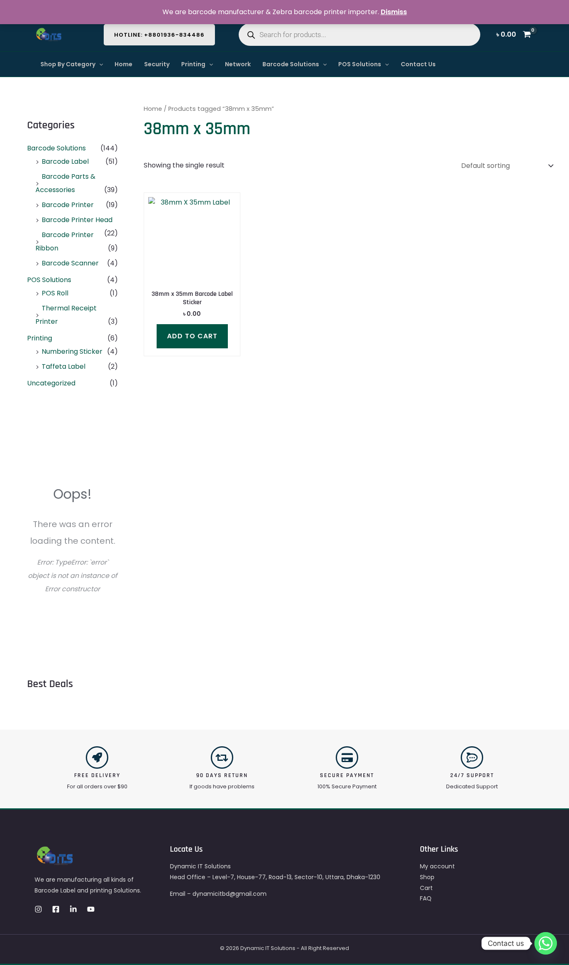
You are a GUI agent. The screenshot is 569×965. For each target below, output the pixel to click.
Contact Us (418, 64)
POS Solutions (359, 64)
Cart (426, 888)
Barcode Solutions (290, 64)
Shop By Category (67, 64)
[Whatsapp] (545, 943)
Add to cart (192, 336)
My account (437, 866)
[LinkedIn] (73, 909)
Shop (427, 877)
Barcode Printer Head (77, 220)
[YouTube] (91, 909)
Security (157, 64)
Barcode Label (65, 161)
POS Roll (55, 293)
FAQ (426, 898)
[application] (99, 64)
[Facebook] (56, 909)
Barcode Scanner (70, 263)
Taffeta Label (63, 366)
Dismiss (394, 12)
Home (123, 64)
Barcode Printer (68, 205)
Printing (193, 64)
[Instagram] (38, 909)
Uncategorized (51, 383)
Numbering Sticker (72, 351)
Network (238, 64)
